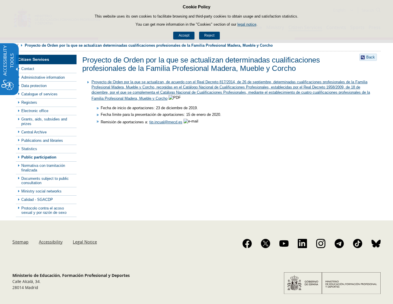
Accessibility (50, 242)
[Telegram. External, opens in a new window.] (339, 243)
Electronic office (34, 111)
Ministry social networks (41, 191)
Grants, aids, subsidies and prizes (44, 121)
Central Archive (34, 132)
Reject (209, 35)
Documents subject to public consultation (45, 180)
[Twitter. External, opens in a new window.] (265, 243)
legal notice (246, 24)
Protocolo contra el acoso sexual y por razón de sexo (43, 210)
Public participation (38, 157)
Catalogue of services (39, 94)
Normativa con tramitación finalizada (43, 167)
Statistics (29, 149)
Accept (184, 35)
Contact (27, 69)
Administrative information (43, 77)
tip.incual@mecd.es (165, 122)
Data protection (34, 86)
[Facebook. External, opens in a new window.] (247, 243)
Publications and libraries (42, 140)
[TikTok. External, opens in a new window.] (357, 243)
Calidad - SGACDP (37, 199)
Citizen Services (33, 59)
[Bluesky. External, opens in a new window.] (376, 243)
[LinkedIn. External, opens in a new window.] (302, 243)
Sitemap (20, 242)
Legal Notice (85, 242)
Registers (29, 102)
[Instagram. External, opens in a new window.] (320, 243)
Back (370, 57)
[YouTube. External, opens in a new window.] (284, 243)
